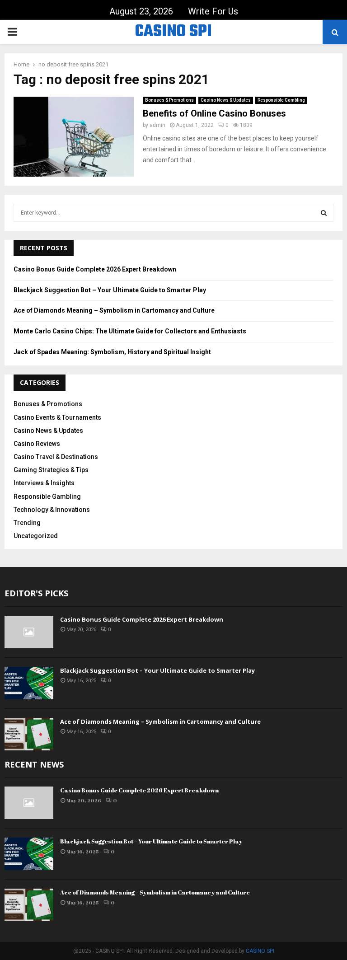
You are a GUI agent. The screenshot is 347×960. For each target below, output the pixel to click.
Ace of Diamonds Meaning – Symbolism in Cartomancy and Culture (114, 310)
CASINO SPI (173, 32)
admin (157, 125)
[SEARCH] (323, 213)
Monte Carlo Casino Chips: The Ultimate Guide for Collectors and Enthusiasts (130, 331)
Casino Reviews (37, 443)
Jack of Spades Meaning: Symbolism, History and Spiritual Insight (112, 352)
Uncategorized (36, 535)
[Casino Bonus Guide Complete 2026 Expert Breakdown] (29, 632)
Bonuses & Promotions (169, 100)
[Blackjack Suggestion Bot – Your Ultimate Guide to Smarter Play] (29, 683)
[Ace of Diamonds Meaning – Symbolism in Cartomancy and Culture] (29, 734)
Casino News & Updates (226, 100)
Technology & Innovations (52, 509)
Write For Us (213, 11)
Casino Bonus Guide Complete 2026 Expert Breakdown (95, 269)
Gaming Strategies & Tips (51, 469)
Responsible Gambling (281, 100)
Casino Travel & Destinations (56, 456)
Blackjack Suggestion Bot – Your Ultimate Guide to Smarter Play (110, 290)
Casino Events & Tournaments (57, 417)
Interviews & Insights (44, 483)
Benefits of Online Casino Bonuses (214, 113)
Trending (27, 522)
